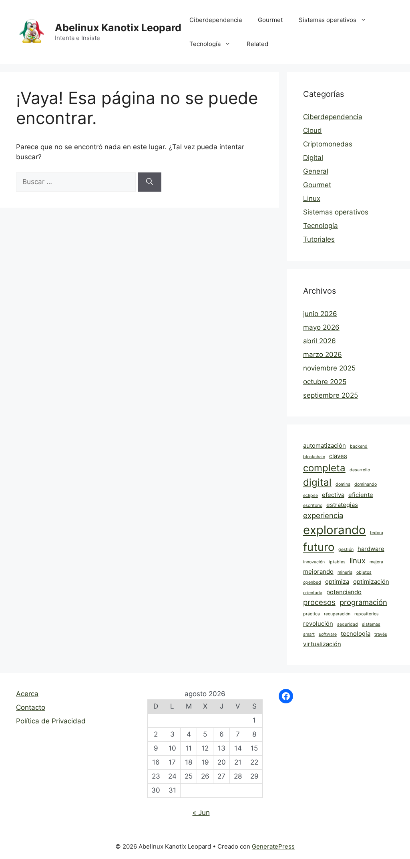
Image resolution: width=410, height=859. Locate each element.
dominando (365, 484)
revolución (318, 623)
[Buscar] (149, 182)
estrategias (342, 505)
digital (317, 482)
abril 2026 (319, 341)
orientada (312, 592)
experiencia (323, 515)
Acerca (27, 694)
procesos (319, 602)
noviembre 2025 (329, 368)
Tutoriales (319, 239)
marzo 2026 (322, 354)
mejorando (318, 571)
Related (257, 44)
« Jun (201, 813)
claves (338, 456)
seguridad (347, 624)
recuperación (337, 614)
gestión (346, 549)
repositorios (366, 614)
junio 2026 (320, 314)
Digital (313, 158)
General (315, 171)
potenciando (344, 592)
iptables (337, 562)
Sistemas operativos (327, 20)
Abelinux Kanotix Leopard (118, 28)
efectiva (333, 495)
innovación (314, 562)
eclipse (310, 495)
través (380, 634)
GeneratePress (273, 846)
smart (309, 634)
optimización (371, 581)
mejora (376, 562)
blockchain (314, 456)
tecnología (355, 633)
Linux (311, 198)
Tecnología (205, 44)
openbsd (312, 582)
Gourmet (270, 20)
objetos (364, 572)
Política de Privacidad (51, 721)
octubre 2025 (324, 382)
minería (345, 572)
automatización (324, 445)
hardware (371, 549)
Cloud (312, 130)
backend (359, 446)
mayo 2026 (321, 327)
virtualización (322, 644)
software (328, 634)
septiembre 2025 (330, 395)
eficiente (360, 495)
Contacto (30, 707)
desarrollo (360, 470)
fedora (376, 532)
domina (343, 484)
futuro (318, 547)
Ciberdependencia (215, 20)
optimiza (337, 581)
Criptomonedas (327, 144)
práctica (311, 614)
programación (363, 602)
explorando (334, 530)
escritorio (312, 505)
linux (358, 560)
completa (324, 468)
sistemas (371, 624)
